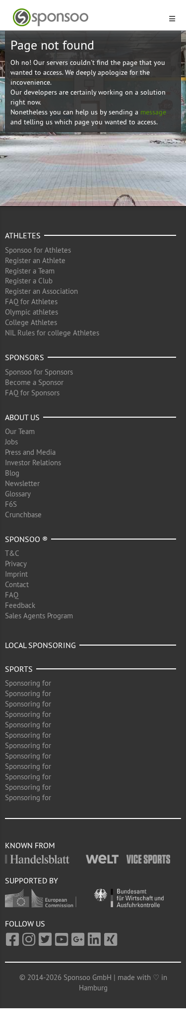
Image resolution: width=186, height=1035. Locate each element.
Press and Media (30, 452)
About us (22, 417)
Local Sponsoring (40, 645)
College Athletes (31, 322)
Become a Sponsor (34, 382)
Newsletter (22, 483)
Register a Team (30, 270)
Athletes (23, 235)
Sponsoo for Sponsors (39, 372)
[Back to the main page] (87, 17)
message (153, 112)
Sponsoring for (28, 683)
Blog (12, 473)
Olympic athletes (31, 312)
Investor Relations (33, 462)
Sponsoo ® (26, 539)
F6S (11, 504)
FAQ (11, 594)
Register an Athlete (35, 260)
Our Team (20, 431)
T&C (12, 553)
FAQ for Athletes (31, 301)
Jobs (11, 441)
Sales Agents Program (39, 615)
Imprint (16, 574)
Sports (19, 669)
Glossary (18, 493)
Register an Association (41, 291)
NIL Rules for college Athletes (52, 332)
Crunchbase (23, 514)
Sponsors (24, 357)
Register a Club (29, 280)
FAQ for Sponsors (32, 392)
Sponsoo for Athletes (38, 250)
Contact (17, 584)
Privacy (16, 563)
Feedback (20, 605)
